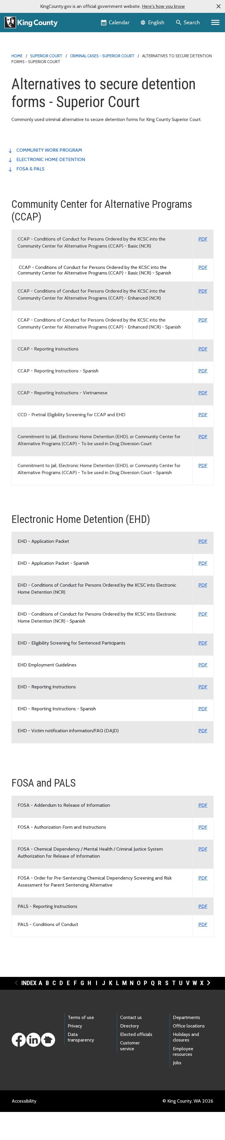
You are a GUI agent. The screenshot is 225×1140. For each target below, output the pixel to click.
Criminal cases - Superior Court (102, 55)
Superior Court (46, 55)
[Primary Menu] (215, 22)
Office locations (189, 1026)
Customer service (130, 1045)
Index (29, 983)
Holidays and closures (186, 1037)
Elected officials (136, 1034)
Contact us (131, 1017)
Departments (186, 1017)
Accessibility (24, 1101)
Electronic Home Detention (50, 159)
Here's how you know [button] (163, 6)
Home (17, 55)
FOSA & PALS (30, 169)
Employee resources (183, 1051)
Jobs (177, 1062)
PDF (202, 239)
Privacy (75, 1026)
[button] (218, 6)
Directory (129, 1026)
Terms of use (81, 1017)
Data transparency (81, 1037)
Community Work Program (49, 150)
